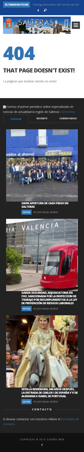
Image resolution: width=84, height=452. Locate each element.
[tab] (16, 118)
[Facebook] (38, 11)
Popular (16, 119)
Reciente (41, 118)
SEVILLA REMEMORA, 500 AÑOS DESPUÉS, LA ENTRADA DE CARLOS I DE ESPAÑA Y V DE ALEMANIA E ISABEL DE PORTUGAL (49, 392)
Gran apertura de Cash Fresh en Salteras (44, 205)
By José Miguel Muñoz (45, 212)
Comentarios (68, 118)
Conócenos (67, 112)
